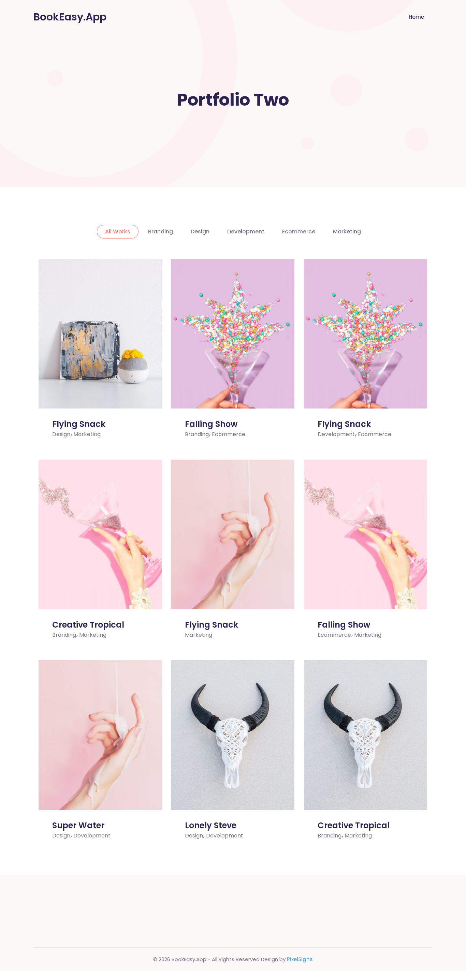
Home (416, 16)
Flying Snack (78, 424)
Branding (160, 231)
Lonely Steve (210, 825)
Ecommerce (298, 231)
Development (245, 231)
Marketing (347, 231)
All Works (117, 231)
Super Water (78, 825)
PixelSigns (300, 959)
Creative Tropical (88, 624)
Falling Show (211, 424)
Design (200, 231)
